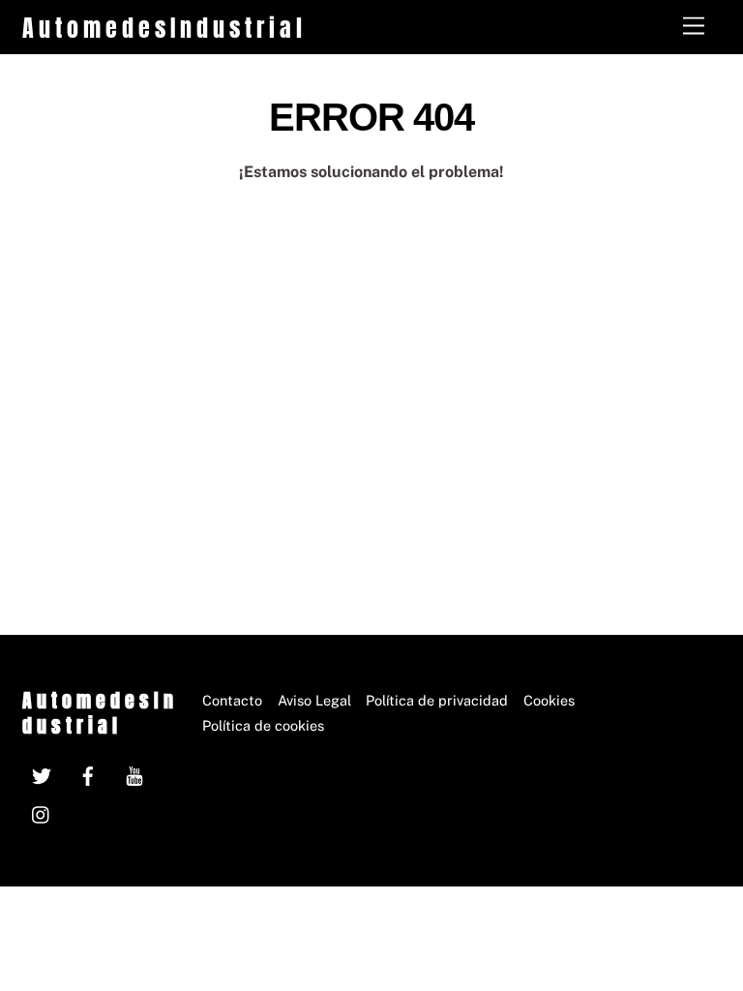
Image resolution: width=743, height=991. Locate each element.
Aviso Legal (314, 700)
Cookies (549, 700)
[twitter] (41, 774)
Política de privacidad (437, 700)
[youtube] (134, 774)
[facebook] (88, 774)
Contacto (232, 700)
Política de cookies (263, 725)
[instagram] (41, 812)
